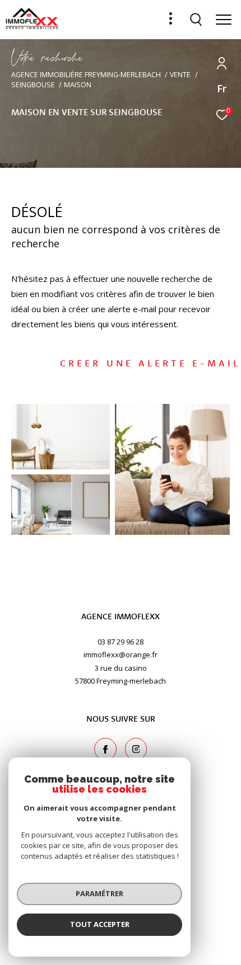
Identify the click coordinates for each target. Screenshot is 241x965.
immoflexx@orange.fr (120, 654)
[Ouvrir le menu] (223, 19)
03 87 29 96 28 (120, 642)
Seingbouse (33, 85)
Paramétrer (99, 893)
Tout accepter (99, 924)
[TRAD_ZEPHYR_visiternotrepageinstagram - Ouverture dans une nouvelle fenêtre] (136, 749)
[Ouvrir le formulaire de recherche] (196, 19)
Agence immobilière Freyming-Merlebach (86, 74)
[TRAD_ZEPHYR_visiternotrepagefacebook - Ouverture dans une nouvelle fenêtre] (105, 749)
